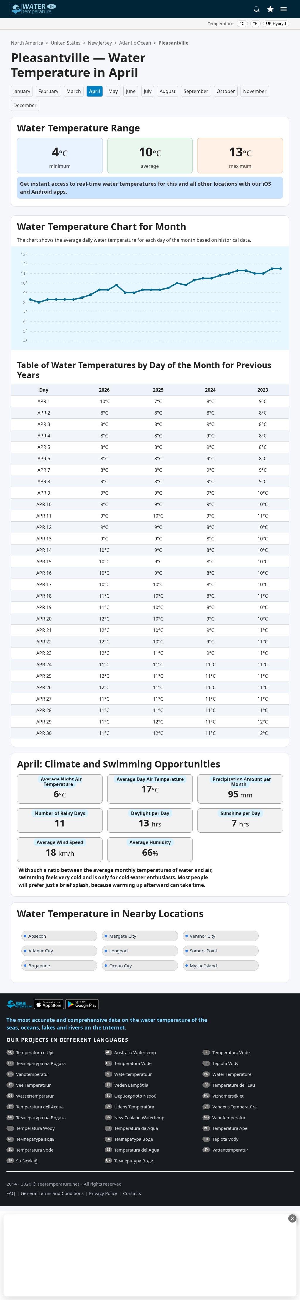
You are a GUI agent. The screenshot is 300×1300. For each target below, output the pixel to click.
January (21, 91)
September (196, 91)
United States (66, 43)
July (147, 91)
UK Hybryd (276, 23)
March (74, 91)
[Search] (256, 9)
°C (242, 23)
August (167, 91)
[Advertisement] (143, 1255)
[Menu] (283, 9)
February (48, 91)
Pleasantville (173, 43)
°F (255, 23)
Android (41, 191)
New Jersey (100, 43)
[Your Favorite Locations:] (270, 9)
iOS (266, 183)
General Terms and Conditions (52, 1193)
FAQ (10, 1193)
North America (27, 43)
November (255, 91)
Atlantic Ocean (135, 43)
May (113, 91)
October (226, 91)
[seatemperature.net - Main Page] (34, 9)
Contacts (132, 1193)
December (25, 105)
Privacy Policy (103, 1193)
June (131, 91)
